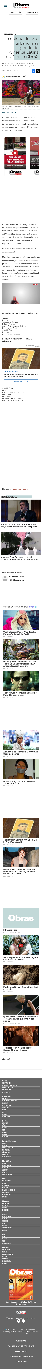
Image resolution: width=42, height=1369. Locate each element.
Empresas (5, 1098)
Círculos (5, 1221)
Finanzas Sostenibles (8, 1190)
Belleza (4, 1225)
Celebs (4, 1241)
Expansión (6, 1096)
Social (4, 1183)
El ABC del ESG (6, 1194)
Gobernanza (6, 1185)
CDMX (3, 1130)
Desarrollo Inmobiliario (9, 1085)
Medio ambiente (6, 1181)
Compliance (21, 1351)
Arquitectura (6, 1090)
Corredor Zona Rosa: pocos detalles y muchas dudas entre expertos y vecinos (19, 558)
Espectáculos (6, 1216)
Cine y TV (5, 1170)
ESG (3, 1112)
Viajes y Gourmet (7, 1174)
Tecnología (5, 1108)
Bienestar (5, 1259)
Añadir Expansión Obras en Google (15, 76)
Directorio (21, 1362)
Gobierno (5, 1123)
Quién (4, 1214)
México (4, 1125)
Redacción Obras (16, 577)
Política (5, 1121)
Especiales (5, 1210)
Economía (5, 1103)
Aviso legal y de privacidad (21, 1346)
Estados (4, 1132)
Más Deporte (6, 1152)
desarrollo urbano (21, 489)
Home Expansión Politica (9, 1101)
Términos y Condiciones (21, 1356)
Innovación (5, 1192)
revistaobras (18, 1321)
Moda (3, 1223)
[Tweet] (38, 71)
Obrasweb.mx (23, 1321)
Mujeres (4, 1114)
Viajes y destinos (7, 1254)
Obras (4, 1081)
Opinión (4, 1134)
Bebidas (4, 1252)
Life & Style (6, 1161)
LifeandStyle (6, 1117)
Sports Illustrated (9, 1141)
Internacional (6, 1105)
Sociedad (5, 1137)
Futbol (4, 1143)
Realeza (4, 1219)
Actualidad (5, 1203)
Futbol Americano (7, 1148)
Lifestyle (5, 1154)
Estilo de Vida (6, 1261)
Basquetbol (6, 1150)
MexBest (6, 1247)
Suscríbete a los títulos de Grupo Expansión (21, 1303)
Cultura (4, 1230)
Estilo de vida (6, 1243)
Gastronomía (6, 1250)
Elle (3, 1234)
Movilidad (5, 1188)
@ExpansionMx (18, 580)
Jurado (4, 1263)
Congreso (5, 1128)
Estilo (4, 1163)
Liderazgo (5, 1205)
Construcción (15, 12)
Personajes (5, 1256)
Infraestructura (10, 34)
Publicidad (21, 1341)
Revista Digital (6, 1157)
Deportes (5, 1168)
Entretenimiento (7, 1165)
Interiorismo (6, 1092)
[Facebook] (33, 71)
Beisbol (4, 1145)
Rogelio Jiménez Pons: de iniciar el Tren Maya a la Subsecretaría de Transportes (19, 525)
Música (4, 1172)
